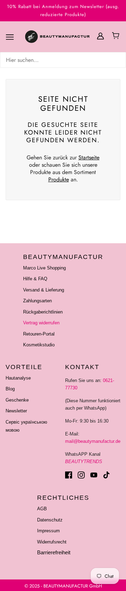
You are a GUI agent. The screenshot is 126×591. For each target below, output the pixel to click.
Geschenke (17, 400)
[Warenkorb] (116, 36)
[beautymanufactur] (66, 37)
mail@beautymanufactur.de (92, 441)
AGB (42, 508)
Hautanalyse (18, 378)
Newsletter (16, 410)
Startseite (88, 157)
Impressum (48, 530)
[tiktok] (106, 475)
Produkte (58, 179)
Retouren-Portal (39, 334)
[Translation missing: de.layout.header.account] (100, 35)
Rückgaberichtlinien (43, 312)
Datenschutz (50, 519)
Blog (10, 388)
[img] (63, 60)
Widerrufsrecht (51, 542)
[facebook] (68, 475)
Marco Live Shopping (44, 268)
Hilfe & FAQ (35, 278)
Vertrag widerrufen (41, 322)
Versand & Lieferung (43, 290)
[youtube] (94, 475)
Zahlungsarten (37, 300)
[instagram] (81, 475)
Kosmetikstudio (39, 344)
